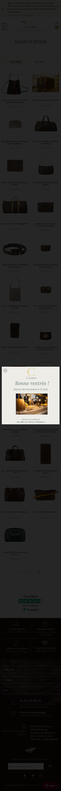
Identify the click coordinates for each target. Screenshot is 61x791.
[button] (5, 370)
